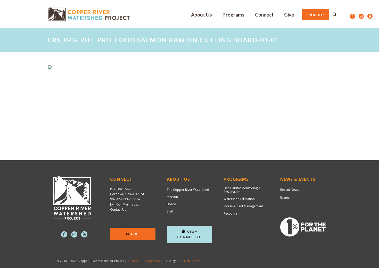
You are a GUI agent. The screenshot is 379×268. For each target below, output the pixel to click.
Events (285, 197)
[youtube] (84, 234)
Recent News (289, 189)
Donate (315, 14)
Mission (172, 197)
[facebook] (64, 234)
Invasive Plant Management (243, 206)
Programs (233, 15)
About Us (201, 15)
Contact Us (118, 209)
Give (289, 15)
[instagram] (74, 234)
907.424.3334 (120, 199)
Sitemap (133, 261)
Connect (264, 15)
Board (171, 204)
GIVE (135, 233)
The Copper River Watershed (188, 190)
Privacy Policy (152, 261)
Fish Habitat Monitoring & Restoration (242, 190)
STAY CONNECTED (189, 234)
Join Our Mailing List (124, 204)
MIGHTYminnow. (189, 261)
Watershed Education (239, 199)
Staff (170, 211)
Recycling (230, 213)
